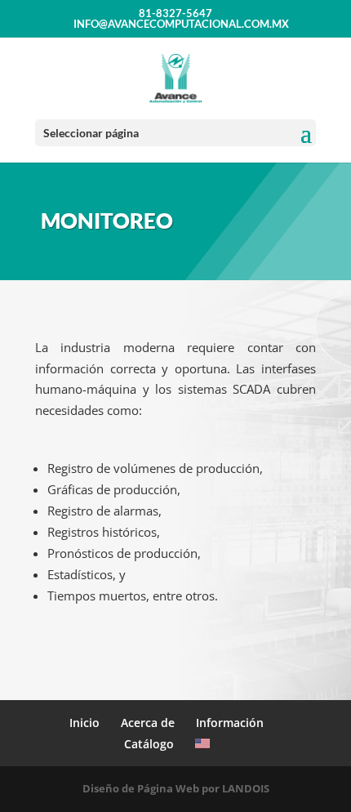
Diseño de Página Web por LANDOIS (175, 788)
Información (230, 722)
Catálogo (149, 744)
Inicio (84, 722)
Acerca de (148, 722)
